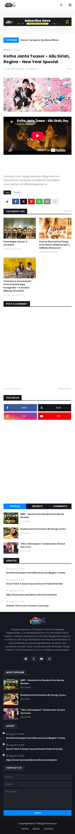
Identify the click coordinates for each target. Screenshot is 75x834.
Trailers (17, 49)
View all (67, 211)
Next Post (64, 388)
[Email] (47, 201)
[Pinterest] (31, 201)
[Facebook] (15, 201)
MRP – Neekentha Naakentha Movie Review (42, 516)
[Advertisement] (37, 461)
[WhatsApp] (39, 201)
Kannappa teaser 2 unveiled (15, 243)
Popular (15, 506)
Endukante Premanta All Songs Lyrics (43, 529)
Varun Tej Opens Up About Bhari (39, 40)
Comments (60, 506)
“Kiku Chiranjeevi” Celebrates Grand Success (42, 545)
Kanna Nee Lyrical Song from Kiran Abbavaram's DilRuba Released (54, 245)
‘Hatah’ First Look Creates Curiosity (27, 605)
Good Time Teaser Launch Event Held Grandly (34, 583)
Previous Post (13, 388)
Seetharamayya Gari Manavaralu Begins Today (35, 572)
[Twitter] (23, 201)
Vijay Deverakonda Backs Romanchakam (31, 594)
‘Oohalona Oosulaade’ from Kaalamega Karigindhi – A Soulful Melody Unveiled (17, 286)
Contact (49, 828)
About (36, 828)
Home (6, 49)
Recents (37, 506)
